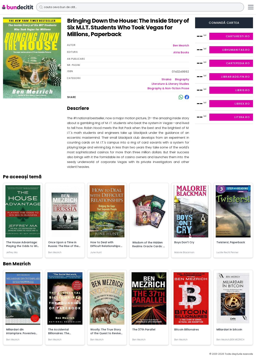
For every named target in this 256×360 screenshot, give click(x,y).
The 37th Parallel (143, 329)
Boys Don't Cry (184, 242)
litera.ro (242, 117)
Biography (182, 79)
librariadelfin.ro (235, 77)
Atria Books (181, 52)
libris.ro (242, 90)
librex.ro (242, 104)
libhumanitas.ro (236, 50)
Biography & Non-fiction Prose (168, 88)
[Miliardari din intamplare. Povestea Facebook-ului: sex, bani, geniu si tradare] (22, 299)
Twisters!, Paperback (230, 242)
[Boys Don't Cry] (191, 212)
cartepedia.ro (238, 63)
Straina (166, 79)
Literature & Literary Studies (170, 84)
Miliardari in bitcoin (229, 329)
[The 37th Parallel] (149, 300)
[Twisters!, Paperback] (233, 212)
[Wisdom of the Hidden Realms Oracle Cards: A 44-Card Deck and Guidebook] (149, 213)
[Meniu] (251, 7)
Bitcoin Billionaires (186, 329)
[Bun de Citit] (17, 7)
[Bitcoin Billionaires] (191, 299)
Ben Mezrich (181, 45)
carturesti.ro (238, 36)
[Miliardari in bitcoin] (233, 299)
